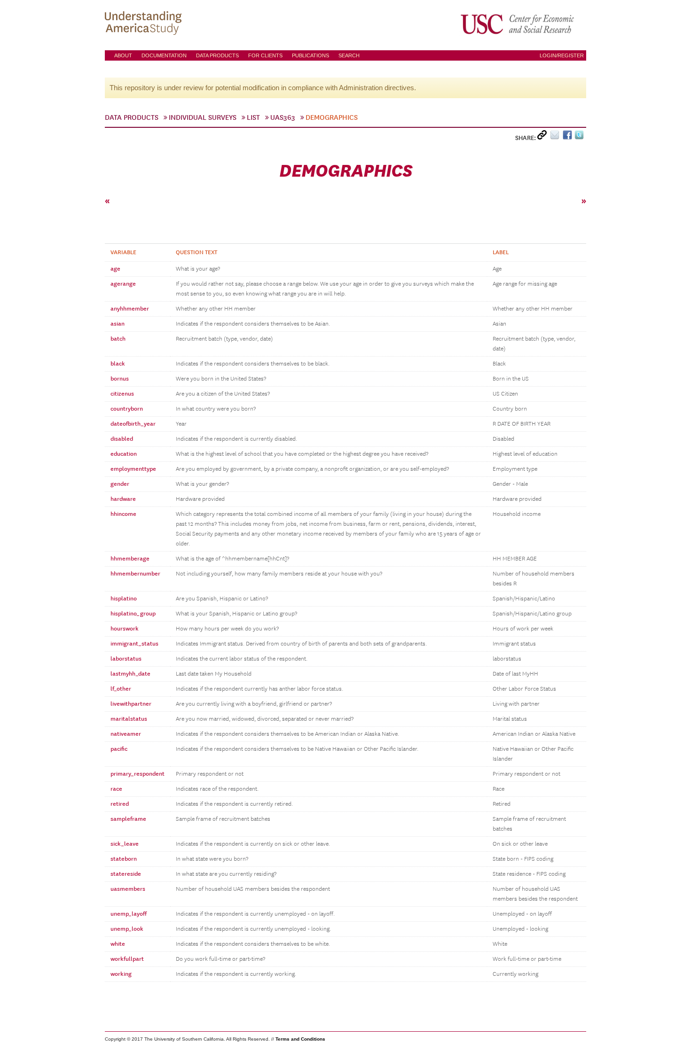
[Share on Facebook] (568, 136)
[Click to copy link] (543, 136)
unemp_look (126, 929)
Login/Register (562, 55)
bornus (119, 378)
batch (118, 338)
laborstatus (125, 658)
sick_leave (124, 844)
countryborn (126, 409)
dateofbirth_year (133, 424)
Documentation (164, 55)
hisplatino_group (133, 613)
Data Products (217, 55)
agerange (123, 284)
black (117, 363)
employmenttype (133, 469)
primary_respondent (137, 774)
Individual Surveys (202, 117)
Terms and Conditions (300, 1039)
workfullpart (127, 959)
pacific (118, 749)
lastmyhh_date (130, 673)
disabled (121, 439)
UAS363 (282, 117)
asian (117, 323)
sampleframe (128, 819)
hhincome (123, 514)
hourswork (124, 628)
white (117, 944)
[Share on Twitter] (580, 136)
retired (119, 804)
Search (349, 55)
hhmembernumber (135, 573)
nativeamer (125, 734)
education (123, 454)
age (115, 268)
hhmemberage (129, 558)
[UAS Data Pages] (145, 24)
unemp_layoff (128, 914)
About (123, 55)
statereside (125, 874)
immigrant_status (134, 643)
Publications (310, 55)
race (116, 789)
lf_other (120, 689)
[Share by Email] (556, 136)
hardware (123, 499)
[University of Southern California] (518, 24)
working (121, 974)
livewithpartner (130, 704)
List (253, 117)
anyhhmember (129, 308)
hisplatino (123, 598)
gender (119, 484)
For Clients (265, 55)
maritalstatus (128, 719)
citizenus (122, 393)
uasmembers (127, 889)
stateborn (123, 859)
